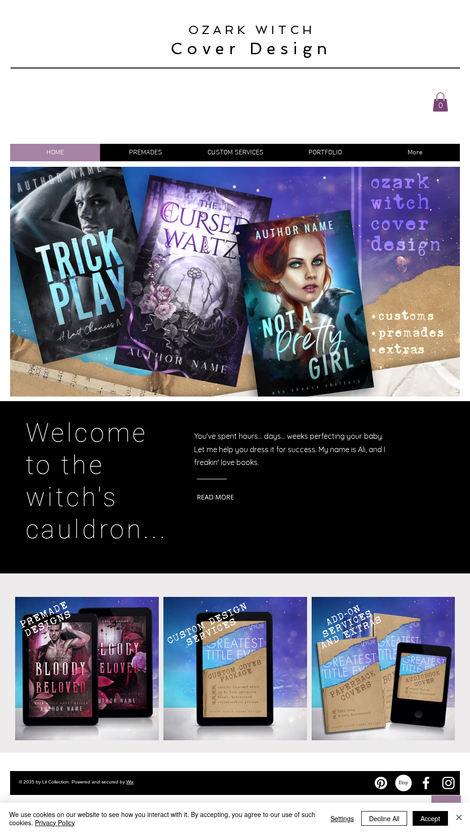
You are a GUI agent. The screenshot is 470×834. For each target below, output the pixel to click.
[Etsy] (403, 783)
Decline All (384, 818)
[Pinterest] (381, 783)
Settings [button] (342, 818)
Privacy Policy (55, 822)
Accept (430, 818)
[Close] (458, 818)
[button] (440, 102)
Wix (130, 781)
